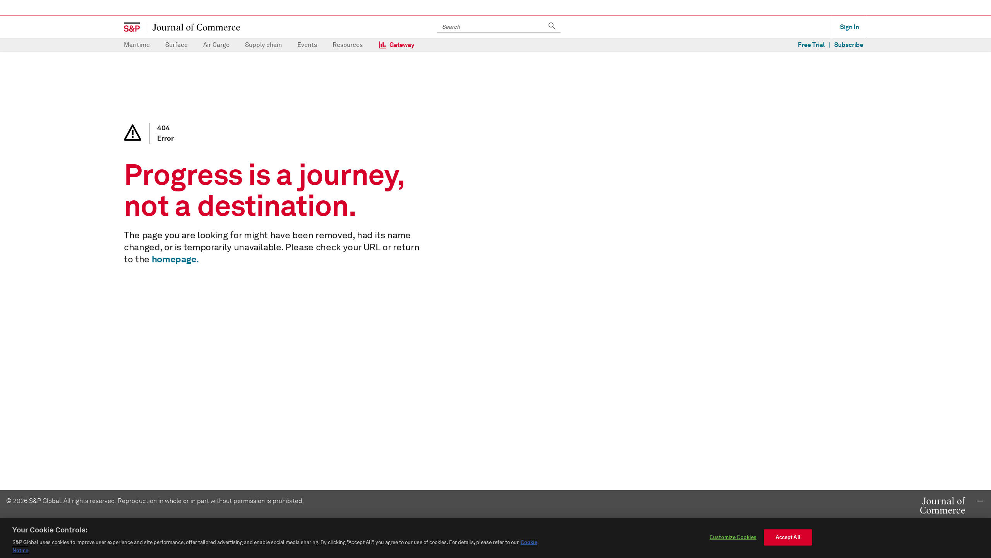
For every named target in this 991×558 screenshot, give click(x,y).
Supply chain (263, 44)
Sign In (849, 27)
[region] (495, 538)
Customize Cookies (733, 537)
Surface (176, 44)
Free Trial (811, 44)
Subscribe (848, 44)
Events (307, 44)
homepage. (175, 259)
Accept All (788, 537)
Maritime (137, 44)
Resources (348, 44)
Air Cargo (216, 44)
